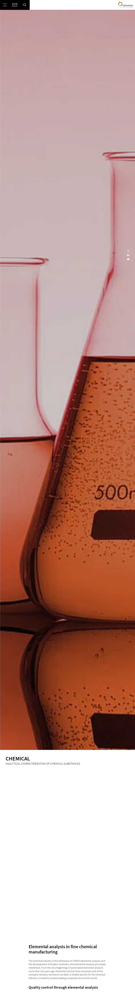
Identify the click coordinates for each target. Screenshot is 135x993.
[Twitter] (128, 251)
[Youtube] (128, 259)
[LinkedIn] (128, 255)
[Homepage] (125, 5)
